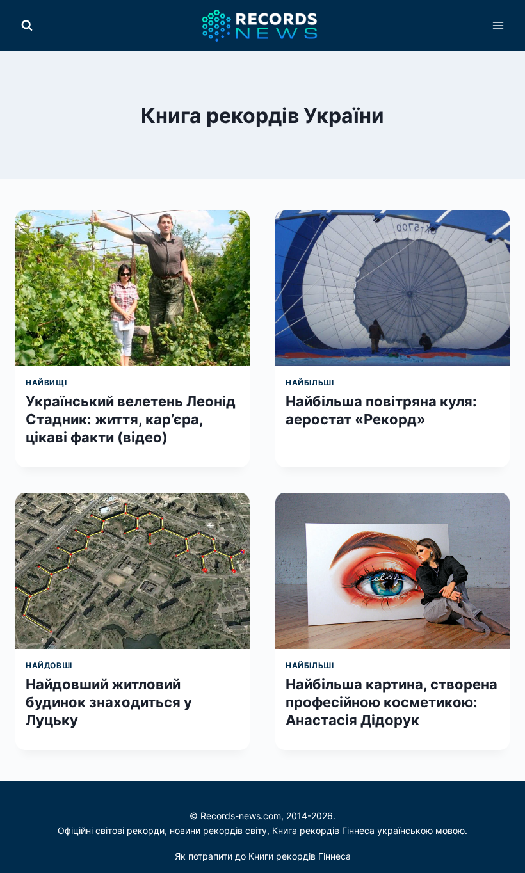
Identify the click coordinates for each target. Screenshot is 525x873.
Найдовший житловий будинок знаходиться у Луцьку (109, 702)
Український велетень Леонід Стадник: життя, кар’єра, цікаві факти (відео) (131, 419)
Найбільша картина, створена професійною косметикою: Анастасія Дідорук (391, 702)
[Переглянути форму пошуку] (26, 25)
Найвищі (46, 382)
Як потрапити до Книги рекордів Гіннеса (263, 856)
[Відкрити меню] (498, 25)
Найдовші (49, 665)
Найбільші (310, 382)
